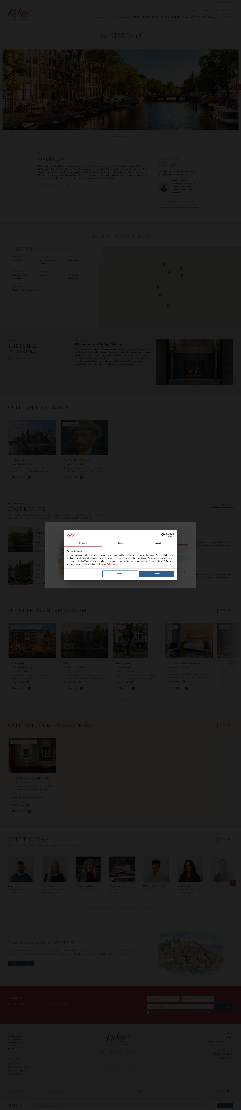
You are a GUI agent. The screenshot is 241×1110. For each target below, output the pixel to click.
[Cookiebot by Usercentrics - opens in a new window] (163, 535)
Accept (156, 574)
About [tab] (158, 543)
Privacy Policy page (108, 564)
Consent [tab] (83, 543)
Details (119, 574)
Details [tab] (120, 543)
